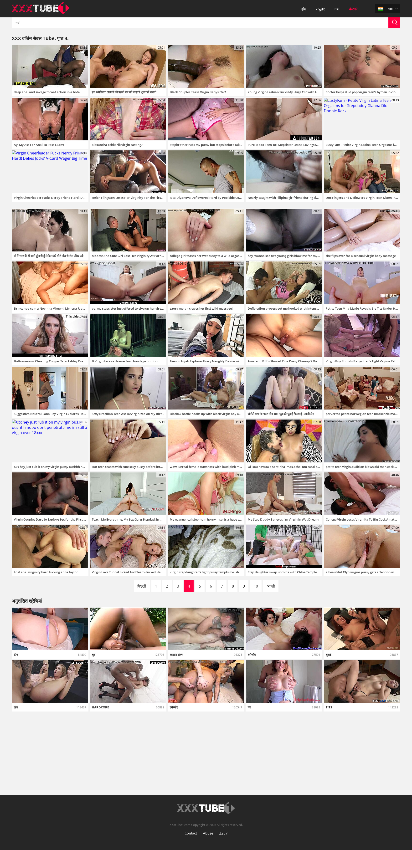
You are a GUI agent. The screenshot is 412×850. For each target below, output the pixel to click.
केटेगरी (354, 8)
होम (303, 8)
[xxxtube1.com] (41, 12)
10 (256, 586)
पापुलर (320, 8)
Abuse (208, 833)
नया (337, 8)
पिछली (141, 586)
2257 (223, 833)
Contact (191, 833)
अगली (271, 586)
